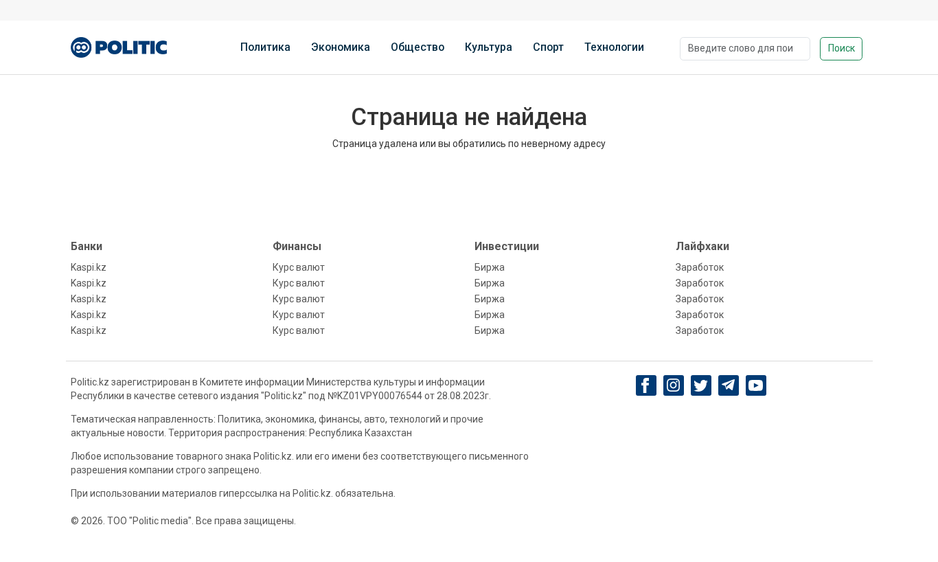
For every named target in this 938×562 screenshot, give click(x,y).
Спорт (548, 47)
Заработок (700, 267)
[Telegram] (728, 385)
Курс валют (299, 267)
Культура (488, 47)
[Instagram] (673, 385)
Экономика (340, 47)
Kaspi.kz (88, 267)
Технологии (614, 47)
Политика (265, 47)
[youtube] (755, 385)
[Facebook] (645, 385)
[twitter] (701, 386)
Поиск (841, 48)
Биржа (489, 267)
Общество (417, 47)
